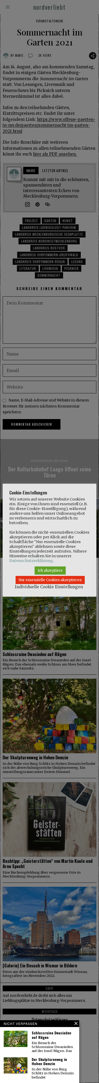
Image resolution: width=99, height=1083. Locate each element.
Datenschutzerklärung (31, 560)
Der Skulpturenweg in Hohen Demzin (49, 1061)
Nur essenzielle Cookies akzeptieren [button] (50, 580)
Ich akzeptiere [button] (50, 570)
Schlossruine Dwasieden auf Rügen (51, 1035)
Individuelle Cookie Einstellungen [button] (49, 586)
